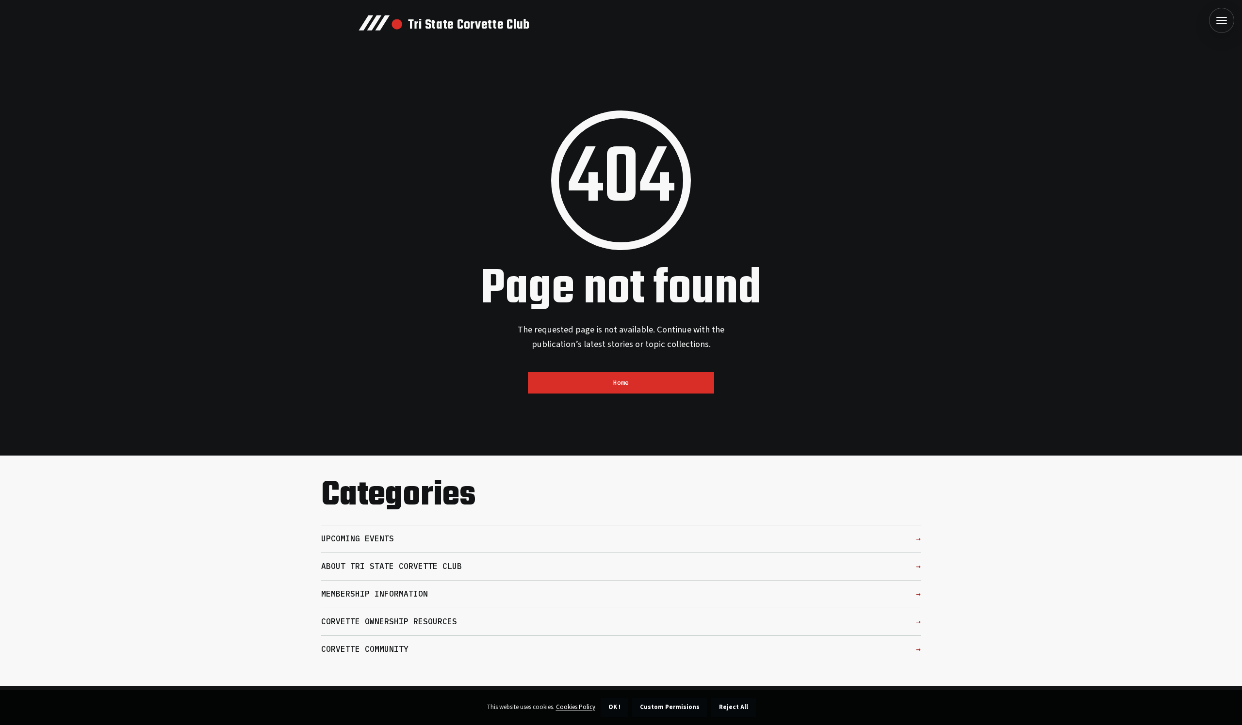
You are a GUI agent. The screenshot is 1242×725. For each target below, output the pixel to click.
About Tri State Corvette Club (391, 566)
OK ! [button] (614, 707)
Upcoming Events (357, 538)
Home (621, 382)
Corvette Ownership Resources (389, 621)
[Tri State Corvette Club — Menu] (1221, 20)
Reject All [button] (733, 707)
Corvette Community (365, 649)
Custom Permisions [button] (670, 707)
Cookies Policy (575, 707)
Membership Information (374, 594)
